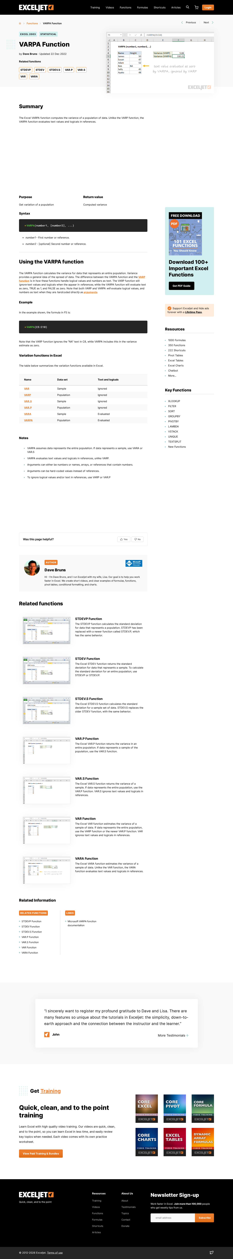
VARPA (31, 225)
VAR (23, 76)
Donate (125, 1225)
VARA (34, 76)
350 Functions (176, 345)
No (139, 539)
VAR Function (85, 819)
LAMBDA (173, 426)
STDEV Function (87, 659)
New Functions (177, 446)
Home (20, 22)
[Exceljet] (36, 1198)
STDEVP (25, 69)
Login (208, 7)
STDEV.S (54, 69)
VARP (27, 394)
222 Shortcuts (176, 350)
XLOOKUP (174, 401)
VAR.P (69, 69)
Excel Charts (176, 365)
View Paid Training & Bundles (41, 1153)
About (124, 1200)
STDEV (40, 69)
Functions (125, 7)
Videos (110, 7)
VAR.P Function (87, 739)
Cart (196, 7)
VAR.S (81, 69)
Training (95, 7)
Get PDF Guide (182, 285)
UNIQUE (173, 436)
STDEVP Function (88, 619)
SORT (171, 411)
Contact (125, 1219)
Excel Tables (175, 360)
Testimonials (128, 1206)
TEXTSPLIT (174, 441)
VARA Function (86, 858)
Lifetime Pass (193, 312)
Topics (125, 1213)
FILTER (172, 406)
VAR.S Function (87, 778)
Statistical (48, 34)
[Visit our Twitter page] (211, 1253)
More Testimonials (171, 1035)
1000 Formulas (177, 340)
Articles (176, 7)
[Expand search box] (187, 7)
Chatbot (173, 370)
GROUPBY (174, 416)
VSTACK (173, 431)
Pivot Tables (175, 355)
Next (206, 22)
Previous (191, 22)
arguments (90, 292)
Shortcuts (159, 7)
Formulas (142, 7)
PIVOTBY (173, 421)
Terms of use (55, 1252)
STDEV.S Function (88, 699)
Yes (126, 539)
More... (172, 375)
